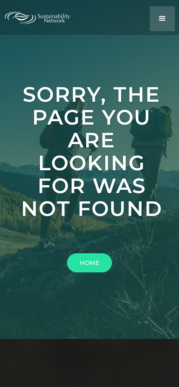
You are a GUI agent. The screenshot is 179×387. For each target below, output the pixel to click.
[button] (162, 18)
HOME (89, 263)
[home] (41, 15)
